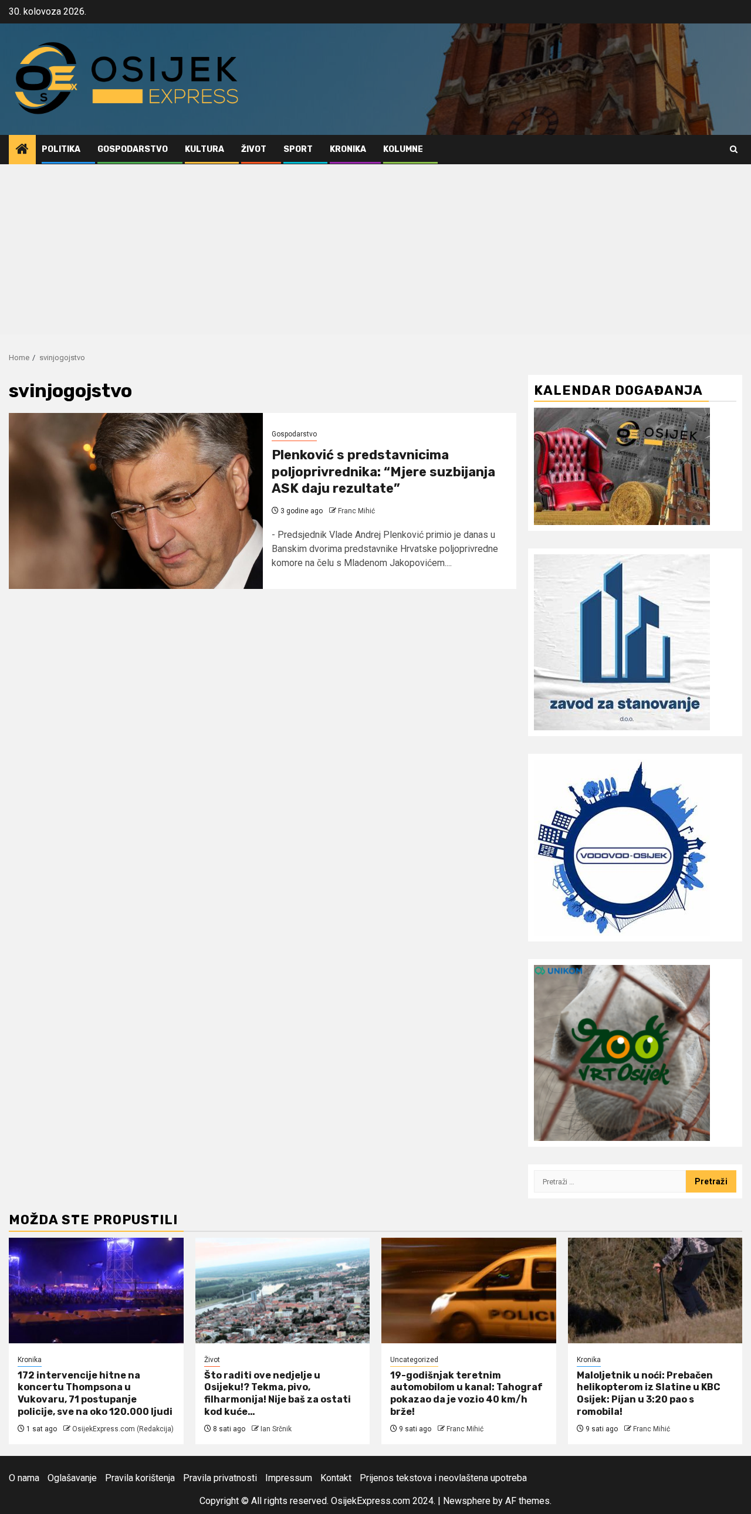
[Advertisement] (375, 252)
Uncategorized (414, 1360)
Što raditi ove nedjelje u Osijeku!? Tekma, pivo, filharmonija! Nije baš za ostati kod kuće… (277, 1393)
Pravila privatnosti (220, 1477)
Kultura (204, 149)
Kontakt (335, 1477)
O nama (24, 1477)
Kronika (348, 149)
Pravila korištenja (140, 1477)
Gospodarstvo (132, 149)
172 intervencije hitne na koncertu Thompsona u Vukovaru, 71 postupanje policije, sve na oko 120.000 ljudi (95, 1393)
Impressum (288, 1477)
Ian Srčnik (276, 1429)
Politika (61, 149)
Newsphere (466, 1500)
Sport (298, 149)
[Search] (733, 149)
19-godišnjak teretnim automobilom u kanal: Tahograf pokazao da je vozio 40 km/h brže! (466, 1393)
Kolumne (403, 149)
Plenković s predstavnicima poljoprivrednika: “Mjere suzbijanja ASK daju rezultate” (383, 471)
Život (253, 149)
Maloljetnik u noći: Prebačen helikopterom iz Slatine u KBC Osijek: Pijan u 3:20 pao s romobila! (648, 1393)
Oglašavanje (72, 1477)
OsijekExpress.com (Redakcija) (123, 1429)
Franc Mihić (356, 511)
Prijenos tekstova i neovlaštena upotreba (443, 1477)
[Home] (22, 150)
